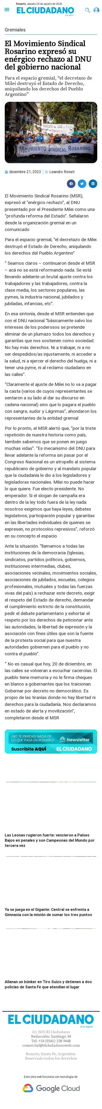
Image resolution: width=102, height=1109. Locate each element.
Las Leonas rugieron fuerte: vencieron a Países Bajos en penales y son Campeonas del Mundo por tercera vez (50, 840)
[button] (7, 9)
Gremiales (15, 30)
